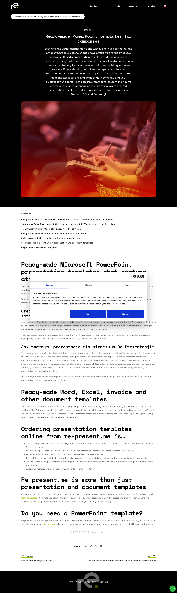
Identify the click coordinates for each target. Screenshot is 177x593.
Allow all (125, 314)
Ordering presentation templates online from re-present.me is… (53, 238)
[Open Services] (101, 6)
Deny (88, 314)
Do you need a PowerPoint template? (40, 247)
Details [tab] (88, 285)
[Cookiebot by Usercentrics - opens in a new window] (132, 276)
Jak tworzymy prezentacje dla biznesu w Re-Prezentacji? (52, 228)
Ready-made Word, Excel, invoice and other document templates (53, 233)
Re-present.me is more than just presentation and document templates (57, 242)
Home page (19, 16)
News (30, 16)
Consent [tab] (50, 285)
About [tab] (127, 285)
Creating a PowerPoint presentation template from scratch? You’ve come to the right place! (69, 224)
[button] (91, 546)
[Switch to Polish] (164, 6)
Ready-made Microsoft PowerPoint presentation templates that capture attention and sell (67, 219)
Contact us (49, 524)
